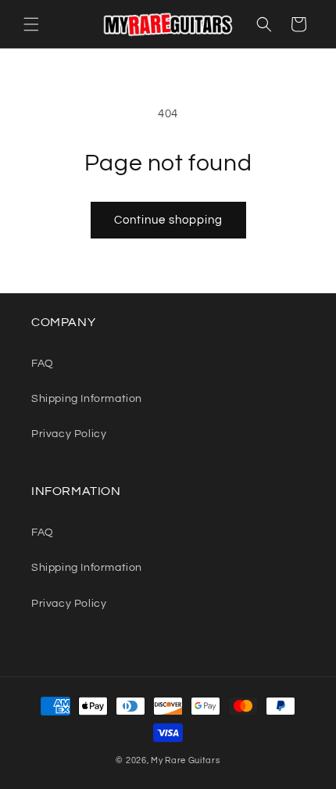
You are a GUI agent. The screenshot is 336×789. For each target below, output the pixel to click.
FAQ (42, 363)
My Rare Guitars (185, 760)
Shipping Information (86, 398)
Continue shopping (168, 220)
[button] (31, 24)
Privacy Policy (68, 434)
